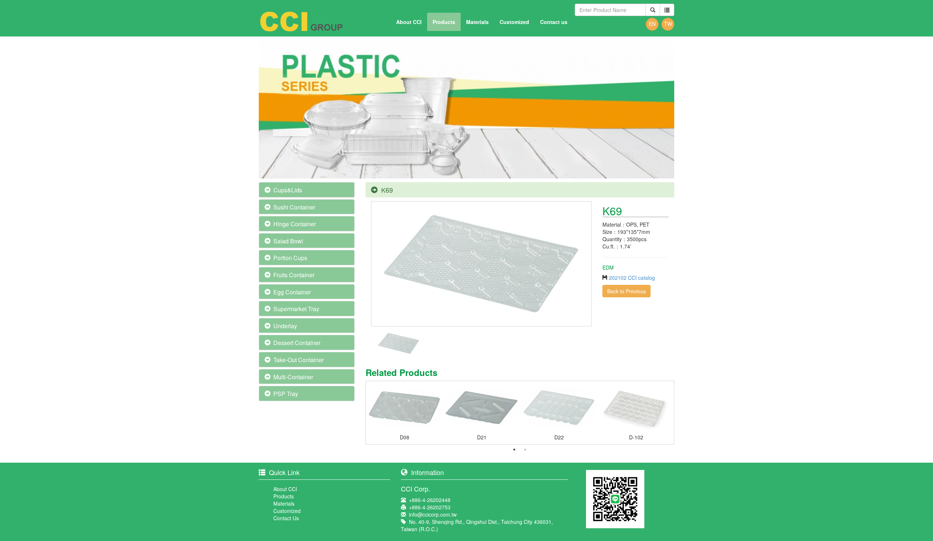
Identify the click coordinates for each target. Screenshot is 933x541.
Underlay (285, 326)
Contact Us (286, 518)
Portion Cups (290, 258)
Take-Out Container (298, 360)
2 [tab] (525, 449)
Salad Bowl (288, 241)
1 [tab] (514, 449)
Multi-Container (293, 377)
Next (679, 412)
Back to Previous (626, 291)
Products (444, 22)
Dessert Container (296, 342)
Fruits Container (294, 275)
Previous (360, 412)
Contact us (553, 22)
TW (668, 23)
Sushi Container (294, 207)
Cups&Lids (287, 190)
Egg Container (292, 292)
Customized (514, 22)
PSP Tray (285, 393)
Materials (477, 22)
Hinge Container (294, 224)
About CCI (409, 22)
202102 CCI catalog (632, 277)
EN (652, 23)
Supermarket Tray (296, 309)
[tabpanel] (404, 414)
